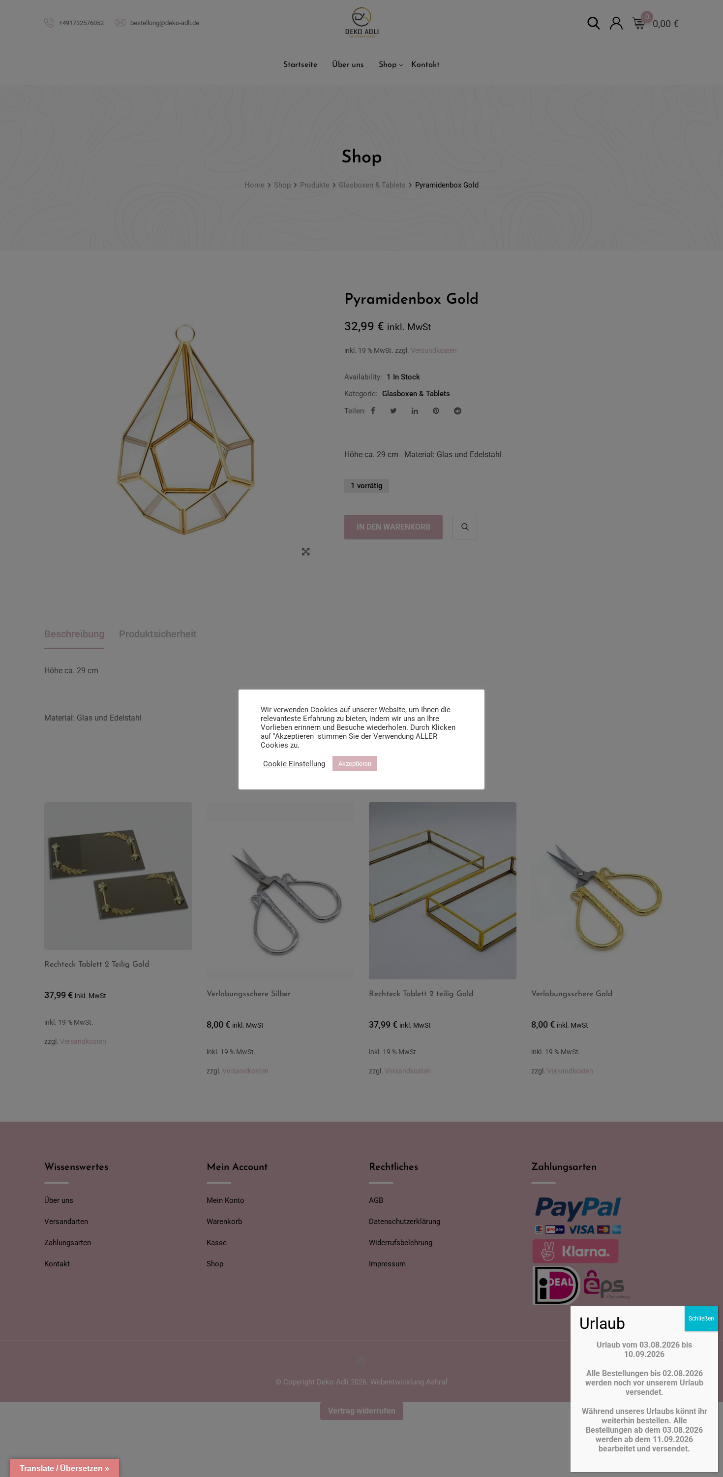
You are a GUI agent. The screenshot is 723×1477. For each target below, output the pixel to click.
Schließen (701, 1318)
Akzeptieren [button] (354, 763)
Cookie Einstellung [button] (294, 763)
